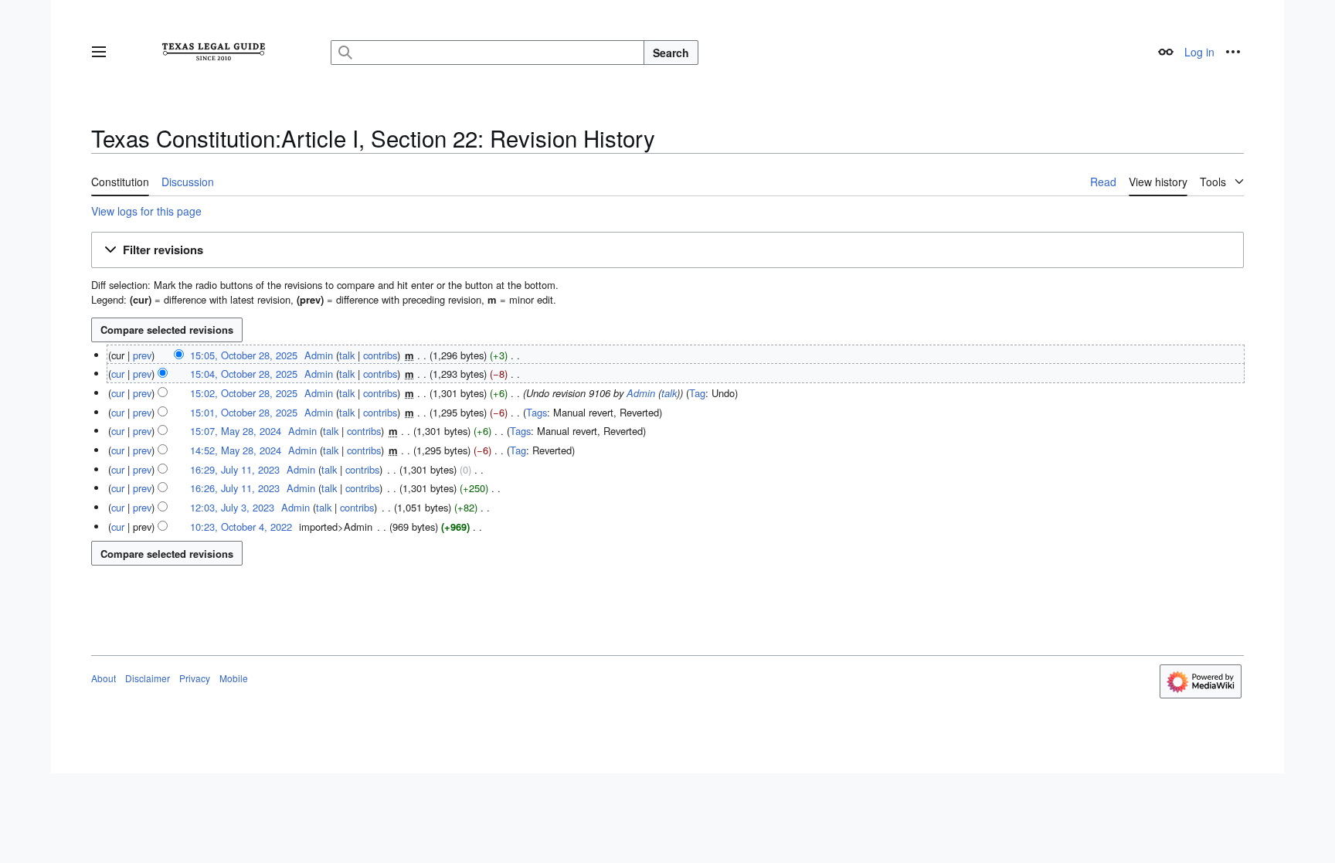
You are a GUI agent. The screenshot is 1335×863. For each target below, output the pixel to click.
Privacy (194, 678)
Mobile (233, 678)
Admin (641, 393)
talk (347, 355)
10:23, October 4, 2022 (241, 526)
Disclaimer (147, 678)
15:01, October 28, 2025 (243, 412)
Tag (697, 393)
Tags (536, 412)
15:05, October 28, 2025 (243, 355)
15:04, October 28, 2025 (243, 373)
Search (671, 52)
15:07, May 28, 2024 (235, 430)
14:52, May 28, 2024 (235, 450)
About (103, 678)
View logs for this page (146, 211)
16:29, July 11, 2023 (235, 469)
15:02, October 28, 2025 (243, 393)
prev (142, 355)
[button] (99, 51)
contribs (380, 355)
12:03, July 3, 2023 (232, 507)
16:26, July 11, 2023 (235, 488)
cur (117, 373)
